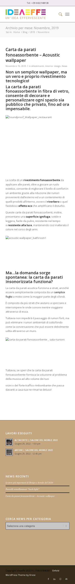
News (64, 66)
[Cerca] (58, 14)
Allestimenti (37, 66)
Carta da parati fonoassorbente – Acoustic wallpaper (33, 55)
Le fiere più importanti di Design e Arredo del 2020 (29, 482)
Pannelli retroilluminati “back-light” (22, 489)
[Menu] (67, 14)
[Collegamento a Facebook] (48, 579)
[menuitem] (58, 14)
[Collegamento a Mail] (66, 579)
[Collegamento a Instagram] (60, 579)
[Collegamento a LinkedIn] (54, 579)
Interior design (53, 66)
